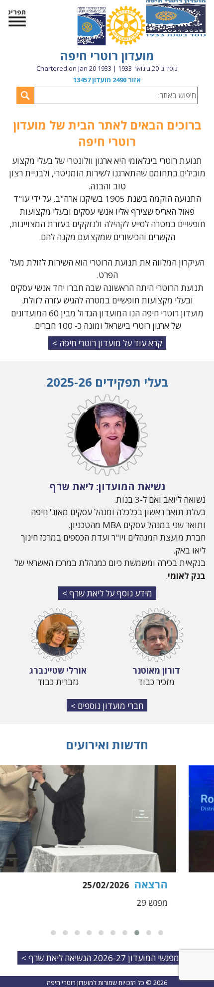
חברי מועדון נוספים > (107, 705)
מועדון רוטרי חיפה (107, 55)
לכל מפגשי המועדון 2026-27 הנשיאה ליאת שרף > (107, 958)
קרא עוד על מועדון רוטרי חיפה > (107, 343)
